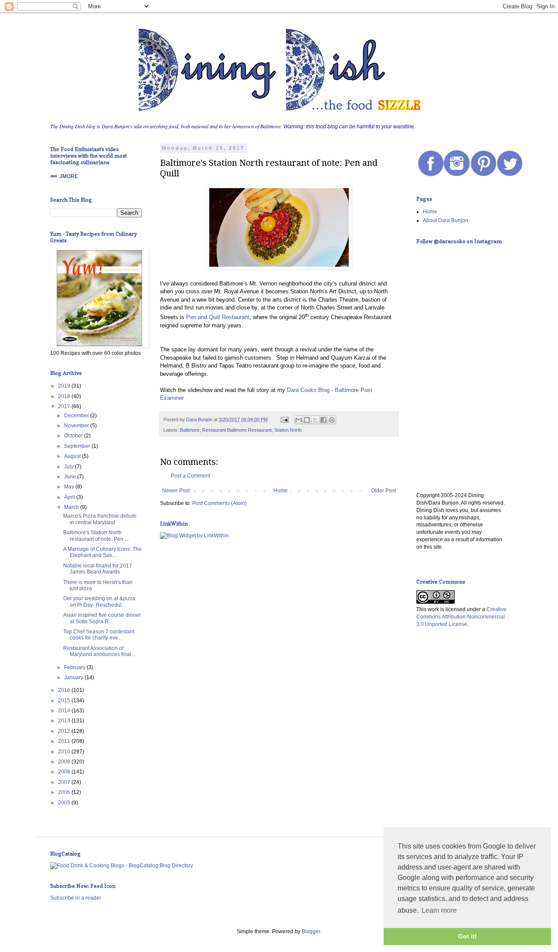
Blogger (311, 931)
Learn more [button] (439, 910)
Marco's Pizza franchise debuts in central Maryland (99, 519)
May (69, 487)
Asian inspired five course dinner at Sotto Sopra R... (102, 618)
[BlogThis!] (307, 420)
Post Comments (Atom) (219, 503)
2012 (64, 731)
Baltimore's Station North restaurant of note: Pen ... (96, 535)
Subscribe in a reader (75, 898)
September (78, 446)
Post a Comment (190, 476)
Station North (288, 430)
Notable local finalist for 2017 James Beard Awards (97, 569)
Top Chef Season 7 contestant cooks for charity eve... (98, 635)
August (73, 456)
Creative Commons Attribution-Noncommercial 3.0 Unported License (461, 616)
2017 (64, 406)
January (74, 677)
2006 (64, 792)
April (70, 497)
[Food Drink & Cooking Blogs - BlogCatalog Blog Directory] (121, 866)
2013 (64, 721)
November (77, 426)
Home (280, 491)
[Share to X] (315, 420)
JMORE (68, 176)
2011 (64, 741)
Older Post (383, 491)
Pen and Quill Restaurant (217, 317)
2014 (64, 711)
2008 (64, 772)
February (75, 667)
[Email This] (298, 420)
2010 (64, 752)
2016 (64, 690)
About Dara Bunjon (445, 220)
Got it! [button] (467, 936)
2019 (64, 386)
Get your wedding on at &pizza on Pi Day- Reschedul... (99, 601)
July (69, 467)
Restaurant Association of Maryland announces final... (99, 651)
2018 (64, 396)
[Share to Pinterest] (331, 420)
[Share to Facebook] (323, 420)
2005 (64, 803)
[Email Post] (284, 419)
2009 (64, 762)
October (74, 436)
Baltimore (190, 430)
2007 (64, 782)
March (72, 507)
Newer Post (176, 491)
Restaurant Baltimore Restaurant (237, 430)
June (70, 477)
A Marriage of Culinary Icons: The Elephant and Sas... (102, 552)
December (77, 415)
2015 (64, 701)
